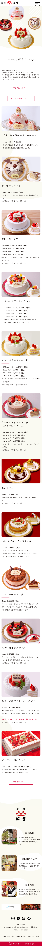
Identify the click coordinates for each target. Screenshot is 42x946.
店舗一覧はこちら (19, 88)
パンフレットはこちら (19, 98)
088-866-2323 (23, 930)
